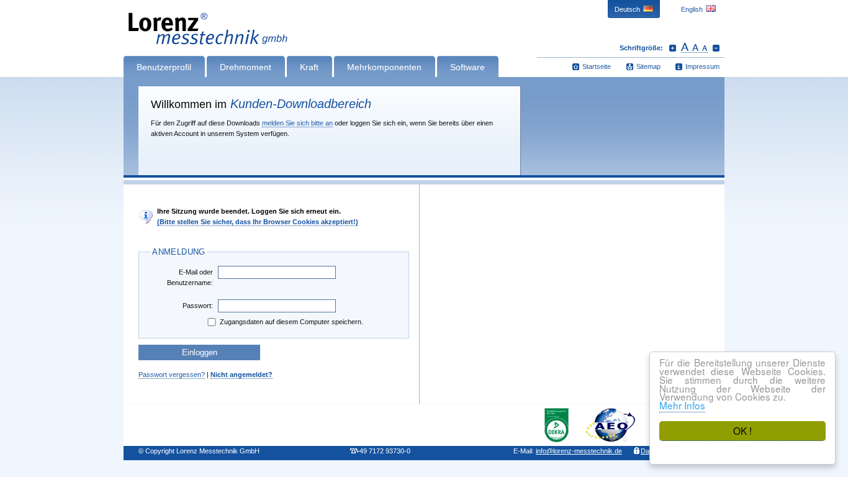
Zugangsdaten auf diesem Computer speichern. (291, 321)
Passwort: (198, 305)
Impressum (702, 66)
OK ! (742, 430)
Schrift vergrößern (672, 48)
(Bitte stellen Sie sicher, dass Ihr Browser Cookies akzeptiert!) (257, 221)
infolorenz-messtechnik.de (579, 451)
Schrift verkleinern (716, 48)
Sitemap (648, 66)
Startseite (596, 66)
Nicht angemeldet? (241, 374)
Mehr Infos (682, 405)
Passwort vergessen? (171, 374)
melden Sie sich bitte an (297, 123)
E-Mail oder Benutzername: (190, 277)
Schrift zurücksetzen (694, 48)
